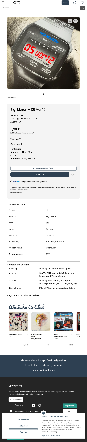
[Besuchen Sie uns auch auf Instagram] (39, 405)
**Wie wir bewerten (16, 193)
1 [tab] (43, 94)
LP (47, 210)
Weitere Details (58, 276)
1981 (47, 222)
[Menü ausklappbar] (3, 1)
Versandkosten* (28, 133)
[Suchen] (82, 8)
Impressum (45, 436)
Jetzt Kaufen (39, 174)
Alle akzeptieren (23, 420)
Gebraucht (51, 247)
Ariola (20, 115)
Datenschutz (55, 436)
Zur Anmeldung (16, 399)
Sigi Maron (51, 216)
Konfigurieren (23, 426)
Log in (65, 3)
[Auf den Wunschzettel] (75, 21)
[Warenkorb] (75, 3)
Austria (49, 229)
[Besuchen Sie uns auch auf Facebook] (33, 405)
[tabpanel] (43, 53)
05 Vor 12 (50, 235)
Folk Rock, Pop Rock (55, 241)
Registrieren (69, 406)
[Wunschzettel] (82, 2)
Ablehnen (23, 432)
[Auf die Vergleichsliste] (70, 21)
